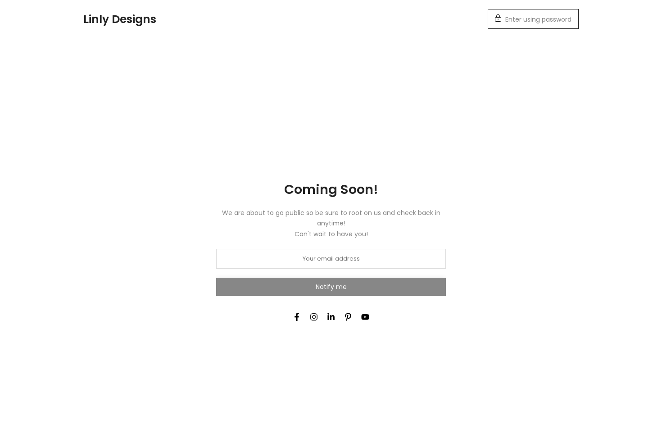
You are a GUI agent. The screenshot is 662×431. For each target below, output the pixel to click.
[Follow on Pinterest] (348, 317)
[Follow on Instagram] (314, 317)
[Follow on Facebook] (297, 317)
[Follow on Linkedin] (331, 317)
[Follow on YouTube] (365, 317)
